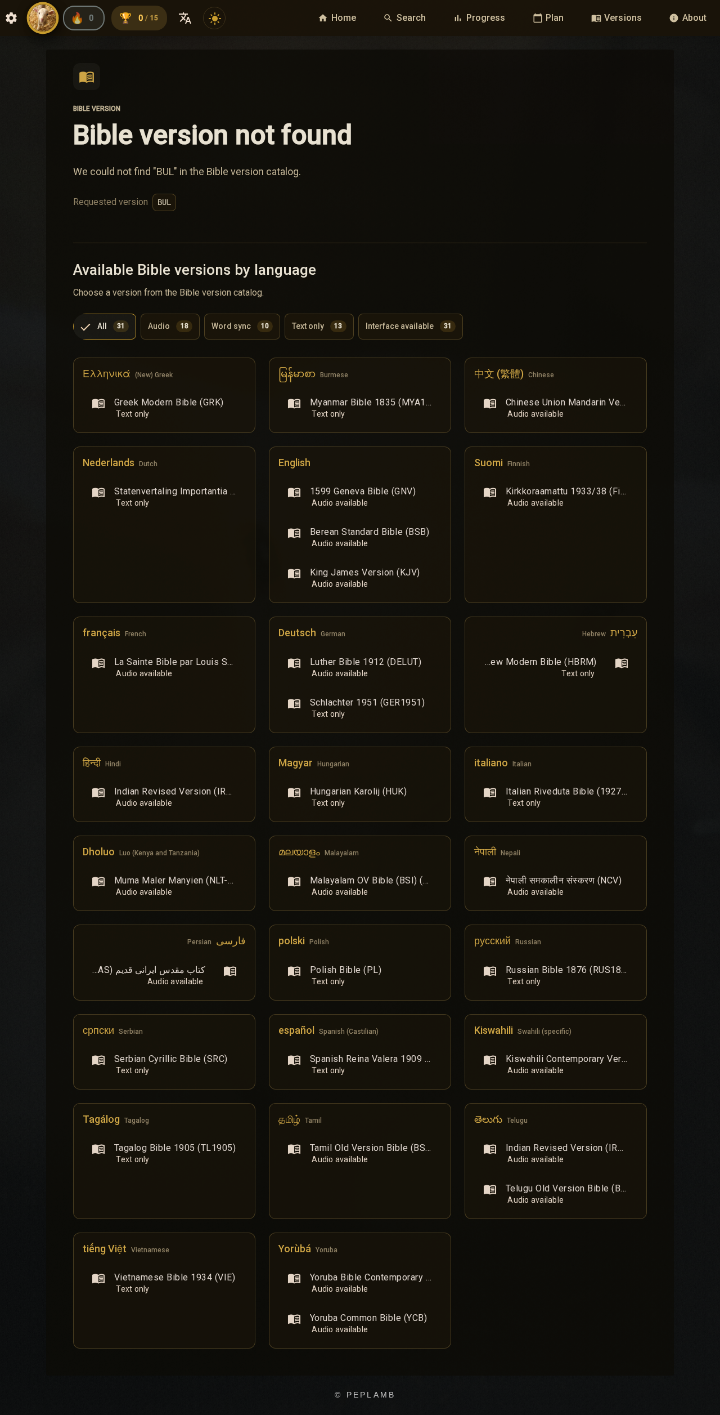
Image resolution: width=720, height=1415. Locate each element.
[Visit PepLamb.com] (42, 18)
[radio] (105, 326)
